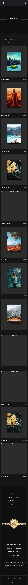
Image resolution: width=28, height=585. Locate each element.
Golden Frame (5, 223)
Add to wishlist (16, 73)
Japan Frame (5, 260)
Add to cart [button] (20, 73)
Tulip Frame (4, 440)
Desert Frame (5, 151)
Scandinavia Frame (7, 332)
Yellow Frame (5, 476)
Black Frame (5, 115)
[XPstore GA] (3, 3)
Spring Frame (5, 404)
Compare (13, 73)
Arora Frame (5, 79)
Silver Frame (5, 368)
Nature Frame (5, 296)
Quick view (9, 73)
